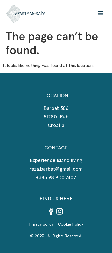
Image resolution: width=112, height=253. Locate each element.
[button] (100, 13)
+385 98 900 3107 (56, 177)
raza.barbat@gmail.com (56, 169)
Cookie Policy (70, 224)
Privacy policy (43, 224)
